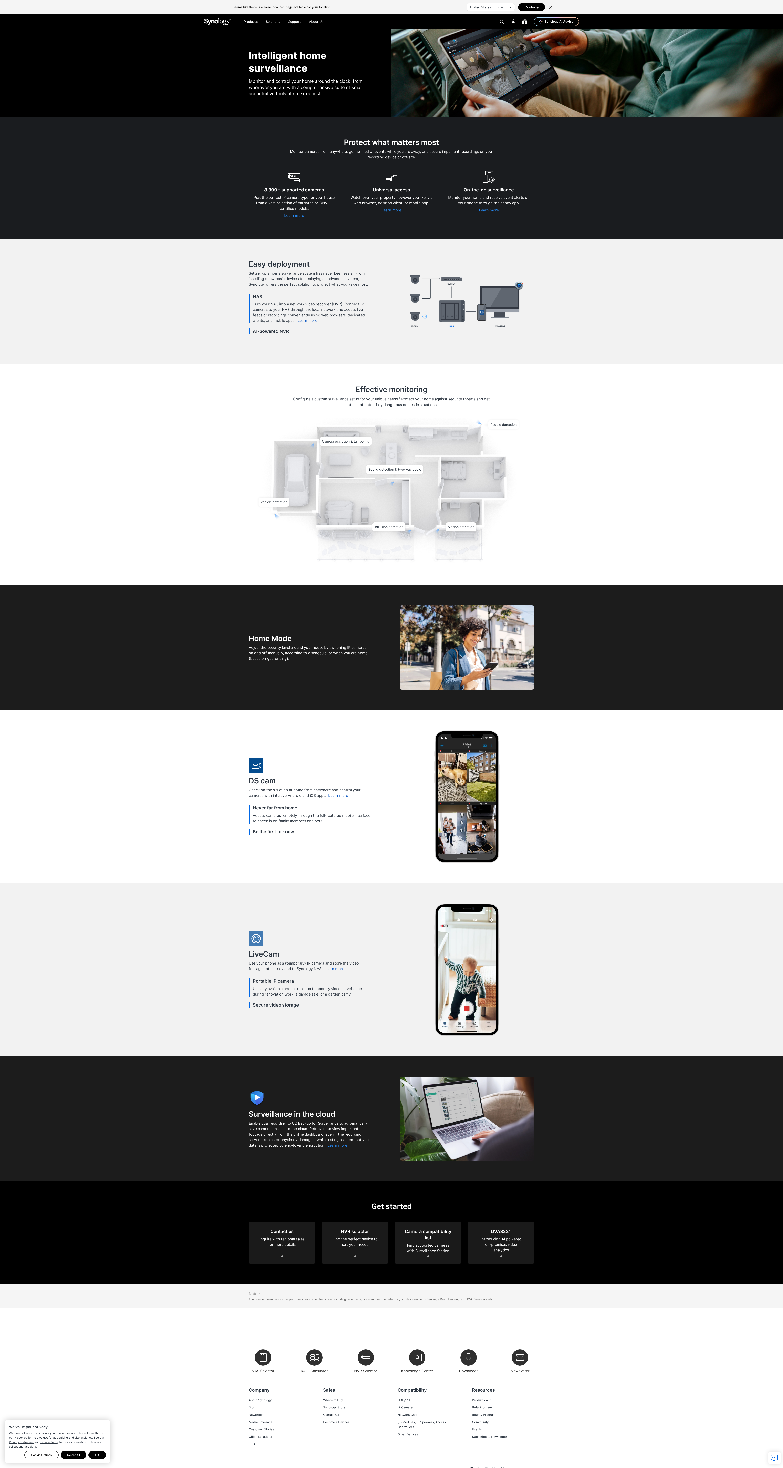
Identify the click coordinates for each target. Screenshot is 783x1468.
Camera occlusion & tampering (345, 441)
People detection (503, 425)
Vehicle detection (274, 502)
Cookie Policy (49, 1442)
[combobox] (491, 7)
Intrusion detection (388, 527)
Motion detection (461, 527)
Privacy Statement (21, 1442)
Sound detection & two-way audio (394, 469)
